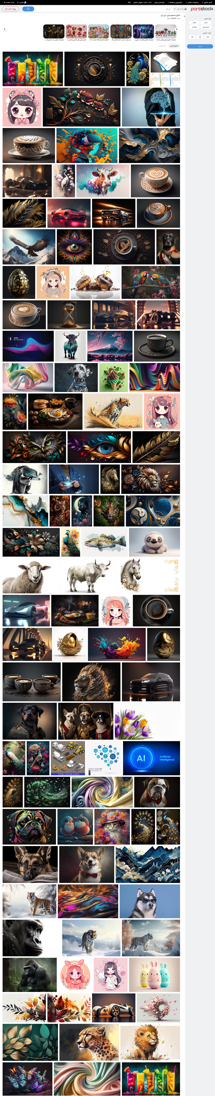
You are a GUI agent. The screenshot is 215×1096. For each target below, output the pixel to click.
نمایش (200, 46)
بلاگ (129, 2)
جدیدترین (162, 46)
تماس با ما (20, 2)
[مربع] (192, 37)
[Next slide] (5, 29)
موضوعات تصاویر (193, 2)
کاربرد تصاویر (208, 2)
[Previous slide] (177, 29)
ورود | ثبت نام (10, 9)
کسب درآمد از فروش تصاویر (142, 2)
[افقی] (207, 37)
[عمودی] (200, 37)
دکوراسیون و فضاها (176, 2)
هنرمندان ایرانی (159, 2)
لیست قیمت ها (9, 2)
